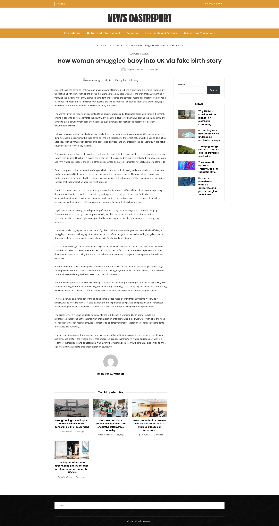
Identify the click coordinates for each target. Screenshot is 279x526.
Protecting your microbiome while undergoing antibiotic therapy (209, 135)
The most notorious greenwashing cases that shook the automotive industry (110, 425)
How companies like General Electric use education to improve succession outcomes (149, 425)
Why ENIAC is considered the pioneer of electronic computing (207, 118)
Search (181, 84)
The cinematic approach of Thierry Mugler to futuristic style (208, 167)
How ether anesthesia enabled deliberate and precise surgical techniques (207, 186)
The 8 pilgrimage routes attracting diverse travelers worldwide (208, 151)
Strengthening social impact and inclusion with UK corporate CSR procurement (72, 424)
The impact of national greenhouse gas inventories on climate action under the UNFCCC (71, 467)
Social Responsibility (139, 54)
